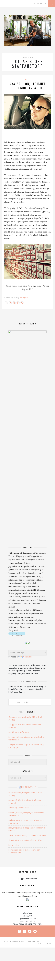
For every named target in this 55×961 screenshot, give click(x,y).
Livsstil (28, 79)
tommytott (24, 297)
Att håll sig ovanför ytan (18, 732)
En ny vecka (13, 845)
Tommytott (30, 787)
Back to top (43, 944)
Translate (28, 657)
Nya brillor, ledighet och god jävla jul (27, 85)
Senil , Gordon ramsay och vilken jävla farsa (27, 835)
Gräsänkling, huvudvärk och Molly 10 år (25, 840)
